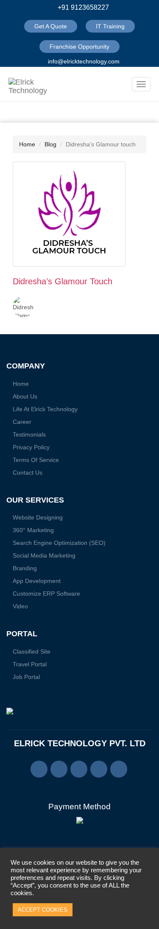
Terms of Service (36, 459)
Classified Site (31, 651)
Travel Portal (30, 664)
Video (20, 606)
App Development (37, 580)
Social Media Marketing (44, 555)
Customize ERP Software (46, 593)
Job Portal (26, 676)
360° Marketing (33, 530)
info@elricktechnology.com (83, 61)
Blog (50, 144)
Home (27, 144)
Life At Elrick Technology (45, 409)
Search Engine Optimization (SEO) (59, 542)
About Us (25, 396)
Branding (25, 568)
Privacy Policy (31, 447)
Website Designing (38, 517)
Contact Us (27, 472)
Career (22, 421)
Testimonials (29, 434)
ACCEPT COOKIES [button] (42, 910)
